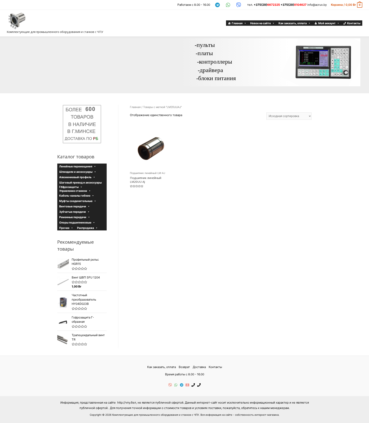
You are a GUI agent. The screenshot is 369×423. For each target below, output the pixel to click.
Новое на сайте (260, 23)
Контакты (353, 23)
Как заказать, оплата (292, 23)
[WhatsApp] (176, 385)
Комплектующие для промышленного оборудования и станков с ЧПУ (55, 32)
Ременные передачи (72, 217)
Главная (237, 23)
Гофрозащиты (69, 187)
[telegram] (218, 4)
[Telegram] (181, 385)
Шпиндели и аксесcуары (75, 171)
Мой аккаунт (327, 23)
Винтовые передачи (72, 206)
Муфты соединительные (75, 201)
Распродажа (85, 227)
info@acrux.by (317, 5)
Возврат (184, 367)
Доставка (199, 367)
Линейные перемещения (75, 166)
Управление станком (73, 190)
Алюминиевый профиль (75, 177)
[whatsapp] (228, 4)
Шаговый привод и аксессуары (80, 182)
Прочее (64, 227)
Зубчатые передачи (72, 211)
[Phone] (193, 385)
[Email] (187, 385)
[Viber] (170, 385)
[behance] (239, 4)
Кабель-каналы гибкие (74, 195)
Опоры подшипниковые (75, 222)
